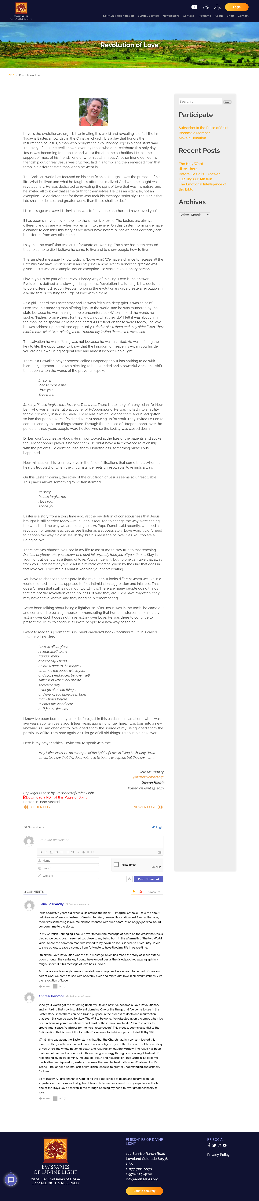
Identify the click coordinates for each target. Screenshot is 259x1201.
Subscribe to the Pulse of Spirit (203, 128)
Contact (243, 15)
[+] (93, 851)
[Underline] (51, 852)
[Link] (83, 852)
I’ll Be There (188, 169)
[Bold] (40, 852)
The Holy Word (191, 164)
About (219, 15)
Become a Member (194, 133)
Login (159, 827)
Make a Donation (192, 138)
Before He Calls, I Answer (199, 174)
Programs (204, 15)
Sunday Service (148, 15)
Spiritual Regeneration (118, 15)
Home (10, 75)
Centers (188, 15)
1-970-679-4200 (139, 1174)
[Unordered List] (67, 852)
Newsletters (171, 15)
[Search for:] (201, 101)
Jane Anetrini (49, 802)
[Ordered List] (62, 852)
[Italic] (46, 852)
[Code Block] (78, 852)
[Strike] (56, 852)
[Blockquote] (72, 852)
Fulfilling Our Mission (195, 179)
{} (88, 851)
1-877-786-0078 (139, 1169)
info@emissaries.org (142, 1179)
